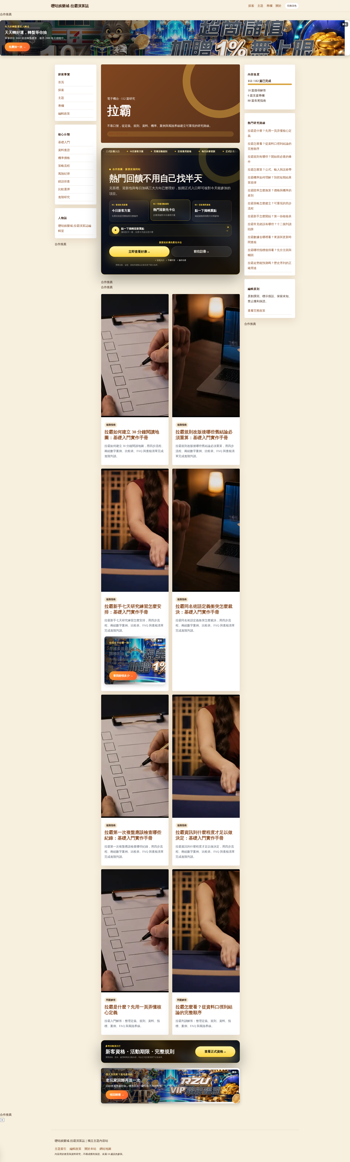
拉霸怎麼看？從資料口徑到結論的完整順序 (269, 146)
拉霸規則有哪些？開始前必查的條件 (269, 159)
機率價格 (64, 157)
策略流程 (64, 165)
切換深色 (292, 5)
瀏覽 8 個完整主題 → (120, 133)
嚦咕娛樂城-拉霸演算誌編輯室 (74, 228)
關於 (278, 5)
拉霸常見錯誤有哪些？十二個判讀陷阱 (269, 227)
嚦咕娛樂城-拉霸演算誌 (70, 6)
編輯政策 (64, 113)
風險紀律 (64, 173)
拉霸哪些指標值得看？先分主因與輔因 (269, 252)
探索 (251, 5)
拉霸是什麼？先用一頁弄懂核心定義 (269, 133)
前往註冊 (201, 251)
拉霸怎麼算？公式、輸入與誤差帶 (269, 169)
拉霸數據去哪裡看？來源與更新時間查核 (269, 240)
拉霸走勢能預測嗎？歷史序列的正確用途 (269, 265)
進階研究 (64, 197)
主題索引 (60, 1148)
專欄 (269, 5)
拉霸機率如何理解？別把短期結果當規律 (269, 180)
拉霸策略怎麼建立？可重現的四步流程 (269, 206)
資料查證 (64, 150)
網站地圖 (105, 1148)
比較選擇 (64, 189)
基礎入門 (64, 142)
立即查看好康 (139, 251)
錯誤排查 (64, 181)
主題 (260, 5)
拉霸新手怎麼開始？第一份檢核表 (269, 216)
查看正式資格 (215, 1051)
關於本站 (90, 1148)
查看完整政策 (256, 310)
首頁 (61, 82)
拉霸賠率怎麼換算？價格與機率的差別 (269, 193)
